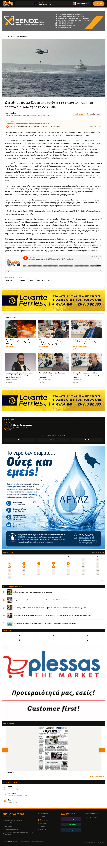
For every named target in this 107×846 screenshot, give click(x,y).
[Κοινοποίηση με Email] (87, 640)
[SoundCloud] (95, 817)
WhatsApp (39, 280)
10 (9, 567)
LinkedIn (23, 280)
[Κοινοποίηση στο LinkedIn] (87, 635)
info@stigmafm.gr (11, 829)
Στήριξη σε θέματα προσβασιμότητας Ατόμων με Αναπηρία (32, 592)
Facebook (9, 280)
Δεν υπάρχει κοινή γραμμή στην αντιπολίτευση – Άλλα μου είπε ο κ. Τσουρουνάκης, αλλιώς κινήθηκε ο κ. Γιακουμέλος (52, 615)
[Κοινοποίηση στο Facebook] (19, 635)
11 (23, 567)
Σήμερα (42, 816)
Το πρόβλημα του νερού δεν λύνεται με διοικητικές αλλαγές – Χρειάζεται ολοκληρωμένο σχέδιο (44, 623)
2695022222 (9, 827)
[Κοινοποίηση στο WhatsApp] (53, 640)
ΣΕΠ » (102, 581)
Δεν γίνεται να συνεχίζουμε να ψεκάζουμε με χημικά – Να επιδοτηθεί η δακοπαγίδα (40, 600)
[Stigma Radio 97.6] (8, 4)
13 (53, 567)
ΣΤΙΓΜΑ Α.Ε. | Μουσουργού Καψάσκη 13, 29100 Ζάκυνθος (19, 833)
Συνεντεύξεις (44, 820)
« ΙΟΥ (4, 581)
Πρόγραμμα (43, 823)
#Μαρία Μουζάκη (79, 114)
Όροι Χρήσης (100, 842)
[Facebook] (86, 817)
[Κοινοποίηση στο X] (53, 635)
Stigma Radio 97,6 (13, 841)
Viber (31, 280)
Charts (42, 826)
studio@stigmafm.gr (72, 830)
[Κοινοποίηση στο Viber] (19, 640)
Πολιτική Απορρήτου (89, 842)
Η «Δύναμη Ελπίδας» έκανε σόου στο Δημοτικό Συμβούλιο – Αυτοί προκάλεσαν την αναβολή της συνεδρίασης (49, 608)
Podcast (43, 830)
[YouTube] (90, 817)
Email (48, 280)
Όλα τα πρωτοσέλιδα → (97, 776)
